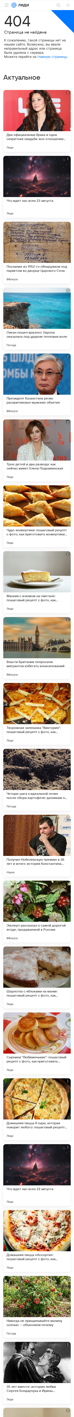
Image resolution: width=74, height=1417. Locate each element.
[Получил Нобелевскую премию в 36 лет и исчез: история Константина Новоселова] (37, 846)
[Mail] (14, 5)
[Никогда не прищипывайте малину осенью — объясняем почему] (37, 1307)
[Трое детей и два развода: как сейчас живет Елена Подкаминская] (37, 450)
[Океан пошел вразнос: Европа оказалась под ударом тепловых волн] (37, 318)
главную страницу (52, 57)
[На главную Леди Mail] (22, 5)
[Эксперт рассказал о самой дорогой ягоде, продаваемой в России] (37, 911)
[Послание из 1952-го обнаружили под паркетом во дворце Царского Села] (37, 253)
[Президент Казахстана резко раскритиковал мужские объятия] (37, 384)
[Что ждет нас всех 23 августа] (37, 187)
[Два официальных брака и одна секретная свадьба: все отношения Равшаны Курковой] (37, 121)
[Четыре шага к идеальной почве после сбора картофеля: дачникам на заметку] (37, 780)
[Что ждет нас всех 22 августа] (37, 1175)
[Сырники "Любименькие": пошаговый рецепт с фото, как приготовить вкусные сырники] (37, 1043)
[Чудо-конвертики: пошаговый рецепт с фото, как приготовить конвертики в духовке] (37, 516)
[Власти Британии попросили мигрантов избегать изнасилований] (37, 648)
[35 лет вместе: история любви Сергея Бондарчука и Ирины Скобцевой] (37, 1373)
